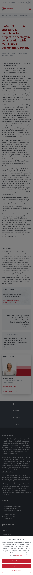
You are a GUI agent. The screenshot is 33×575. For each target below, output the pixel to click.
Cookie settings (16, 571)
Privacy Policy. (19, 556)
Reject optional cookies (16, 566)
